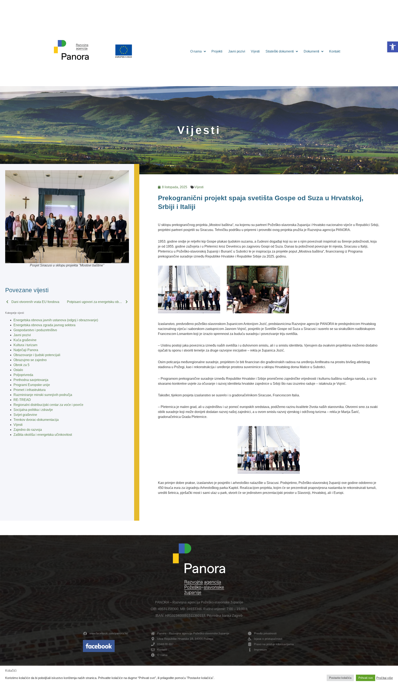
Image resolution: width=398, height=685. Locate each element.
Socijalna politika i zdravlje (33, 409)
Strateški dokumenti (280, 51)
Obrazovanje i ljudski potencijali (36, 355)
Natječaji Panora (25, 350)
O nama (196, 51)
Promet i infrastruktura (29, 390)
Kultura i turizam (25, 345)
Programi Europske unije (31, 385)
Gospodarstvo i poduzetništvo (35, 330)
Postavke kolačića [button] (340, 677)
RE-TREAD (22, 400)
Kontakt (334, 51)
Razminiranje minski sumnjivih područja (42, 395)
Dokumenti (311, 51)
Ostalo (18, 370)
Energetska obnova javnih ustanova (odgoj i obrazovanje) (55, 320)
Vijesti (255, 51)
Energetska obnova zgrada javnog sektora (44, 325)
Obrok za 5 (21, 365)
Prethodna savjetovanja (30, 380)
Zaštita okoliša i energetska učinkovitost (42, 434)
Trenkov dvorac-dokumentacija (36, 419)
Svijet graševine (25, 414)
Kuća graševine (24, 340)
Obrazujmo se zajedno (30, 360)
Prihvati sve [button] (365, 677)
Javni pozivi (236, 51)
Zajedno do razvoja (27, 429)
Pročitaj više (384, 678)
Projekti (216, 51)
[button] (392, 47)
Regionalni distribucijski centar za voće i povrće (48, 405)
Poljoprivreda (23, 375)
